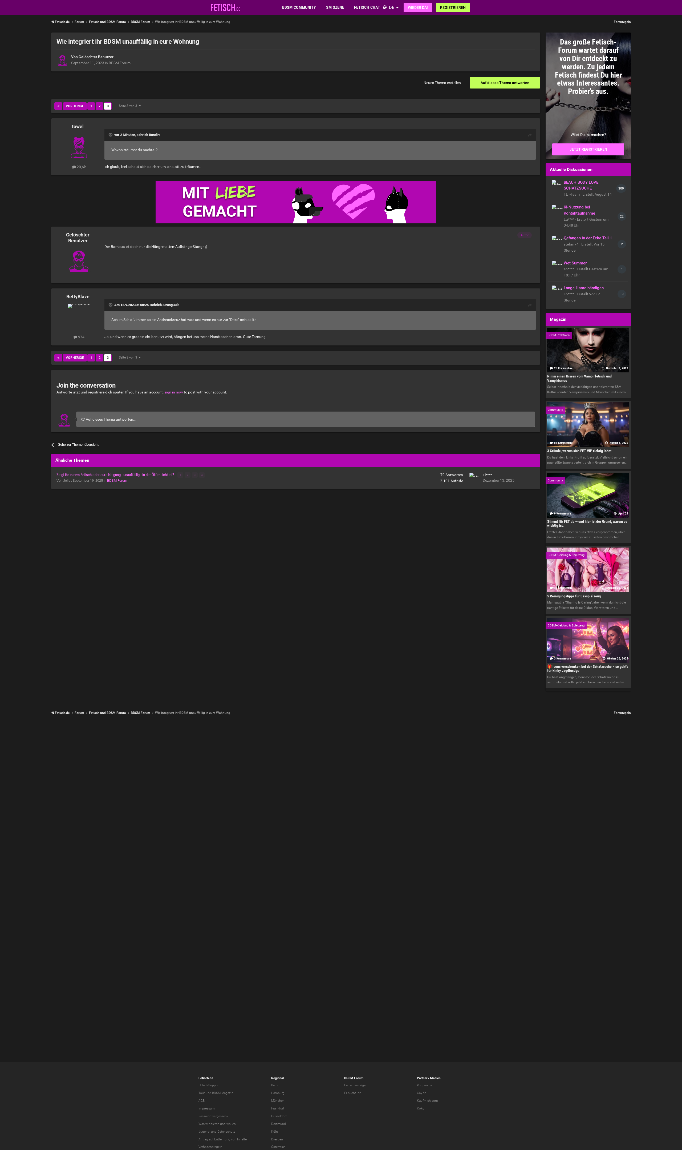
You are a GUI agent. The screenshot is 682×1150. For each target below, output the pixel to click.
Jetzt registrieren (588, 149)
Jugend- (204, 1131)
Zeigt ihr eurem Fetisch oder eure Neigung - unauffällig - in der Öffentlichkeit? (115, 474)
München (278, 1101)
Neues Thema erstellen (442, 83)
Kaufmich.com (427, 1101)
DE (391, 7)
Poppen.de (424, 1085)
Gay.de (421, 1093)
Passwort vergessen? (213, 1116)
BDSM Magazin (222, 1093)
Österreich (278, 1147)
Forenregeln (622, 22)
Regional (277, 1078)
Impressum (206, 1108)
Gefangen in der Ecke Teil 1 (588, 238)
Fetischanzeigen (355, 1085)
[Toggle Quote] (111, 134)
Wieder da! (418, 7)
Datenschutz (226, 1131)
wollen (231, 1124)
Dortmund (278, 1124)
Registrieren (453, 7)
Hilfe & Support (209, 1085)
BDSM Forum (120, 63)
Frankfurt (277, 1108)
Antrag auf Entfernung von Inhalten (223, 1139)
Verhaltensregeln (210, 1147)
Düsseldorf (279, 1116)
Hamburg (278, 1093)
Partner (422, 1078)
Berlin (275, 1085)
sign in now (173, 392)
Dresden (277, 1139)
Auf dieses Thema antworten (505, 83)
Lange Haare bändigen (584, 288)
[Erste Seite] (58, 106)
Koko (420, 1108)
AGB (201, 1101)
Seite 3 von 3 (129, 106)
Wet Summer (575, 263)
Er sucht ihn (352, 1093)
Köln (274, 1131)
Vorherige (75, 106)
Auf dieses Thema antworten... (110, 419)
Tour (201, 1093)
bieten (214, 1124)
